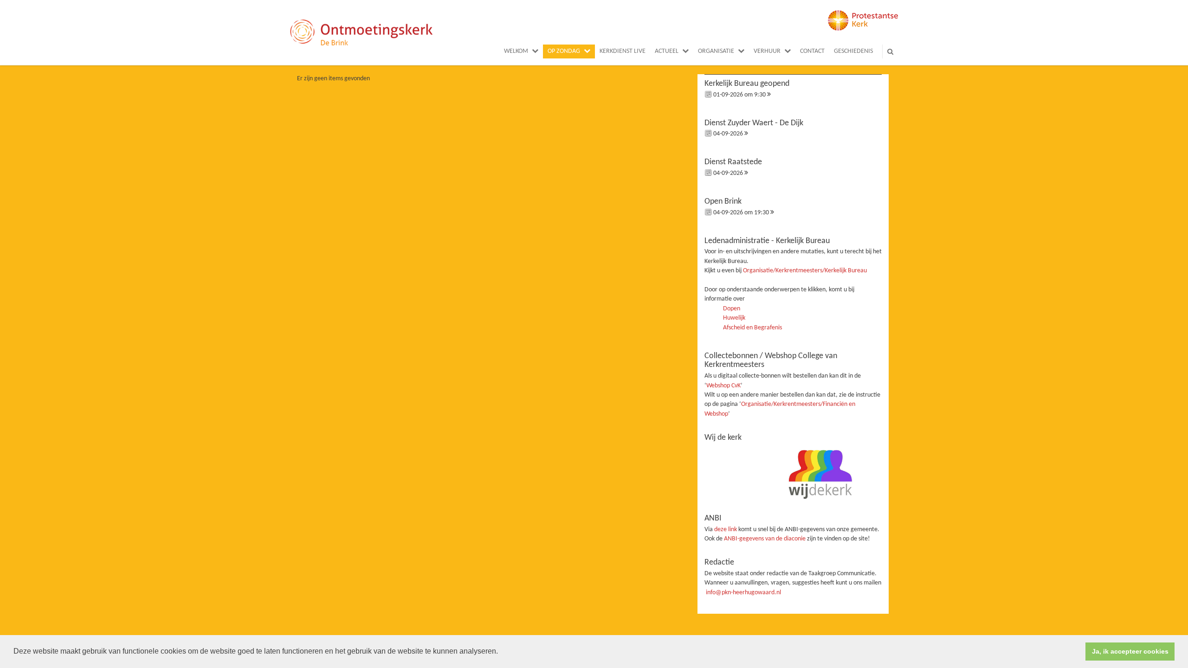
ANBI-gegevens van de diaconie (765, 538)
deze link (725, 529)
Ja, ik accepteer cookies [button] (1130, 651)
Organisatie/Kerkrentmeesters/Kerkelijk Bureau (805, 270)
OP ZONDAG (564, 51)
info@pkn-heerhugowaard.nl (743, 592)
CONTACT (812, 51)
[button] (501, 652)
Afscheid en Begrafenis (752, 327)
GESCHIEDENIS (853, 51)
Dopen (731, 308)
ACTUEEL (666, 51)
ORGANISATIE (716, 51)
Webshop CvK (723, 385)
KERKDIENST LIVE (623, 51)
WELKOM (516, 51)
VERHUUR (767, 51)
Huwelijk (734, 318)
